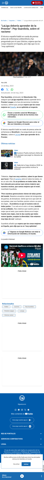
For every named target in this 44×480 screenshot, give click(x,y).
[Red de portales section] (41, 434)
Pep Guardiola (29, 306)
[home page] (22, 398)
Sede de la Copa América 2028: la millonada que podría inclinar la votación (28, 167)
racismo (18, 179)
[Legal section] (41, 444)
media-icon (22, 476)
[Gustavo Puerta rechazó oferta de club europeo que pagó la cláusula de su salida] (7, 153)
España (13, 107)
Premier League (9, 311)
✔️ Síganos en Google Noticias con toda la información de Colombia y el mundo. (24, 233)
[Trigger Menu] (3, 3)
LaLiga (18, 135)
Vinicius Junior (8, 315)
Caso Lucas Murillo (16, 7)
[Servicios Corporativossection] (41, 439)
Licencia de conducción (31, 7)
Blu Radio (4, 20)
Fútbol (19, 20)
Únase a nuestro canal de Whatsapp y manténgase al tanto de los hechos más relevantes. (23, 115)
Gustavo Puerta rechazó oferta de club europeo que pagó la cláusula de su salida (28, 155)
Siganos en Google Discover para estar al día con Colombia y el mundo (23, 123)
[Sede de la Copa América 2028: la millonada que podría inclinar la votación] (7, 165)
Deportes (12, 20)
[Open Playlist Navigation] (41, 476)
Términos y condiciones (12, 452)
